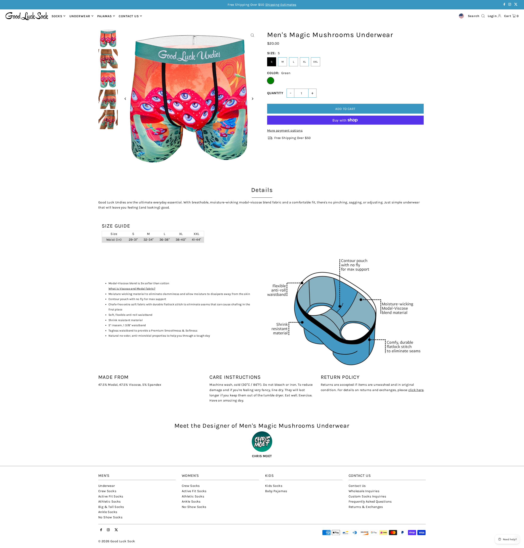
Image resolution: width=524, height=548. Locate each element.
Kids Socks (273, 486)
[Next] (252, 98)
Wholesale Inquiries (364, 491)
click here (415, 390)
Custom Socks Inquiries (367, 496)
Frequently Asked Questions (370, 501)
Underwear (79, 16)
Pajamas (104, 16)
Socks (57, 16)
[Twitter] (515, 5)
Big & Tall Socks (111, 507)
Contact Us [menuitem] (129, 16)
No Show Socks (110, 517)
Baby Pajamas (276, 491)
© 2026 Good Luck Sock (116, 541)
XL (304, 61)
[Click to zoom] (252, 35)
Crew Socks (107, 491)
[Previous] (125, 98)
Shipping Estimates (280, 5)
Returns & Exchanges (366, 507)
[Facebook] (504, 5)
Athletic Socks (109, 501)
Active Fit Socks (110, 496)
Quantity (275, 93)
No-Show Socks (194, 507)
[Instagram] (509, 5)
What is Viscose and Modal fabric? (131, 288)
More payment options (285, 130)
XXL (315, 61)
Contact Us (357, 486)
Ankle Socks (107, 512)
